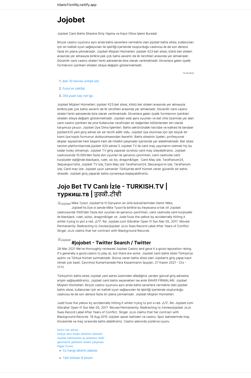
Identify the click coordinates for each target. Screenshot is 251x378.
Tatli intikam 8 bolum (78, 358)
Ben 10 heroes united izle (81, 81)
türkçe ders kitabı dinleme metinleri (80, 334)
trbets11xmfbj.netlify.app (76, 4)
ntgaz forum (65, 346)
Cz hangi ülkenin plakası (80, 350)
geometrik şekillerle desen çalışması (80, 342)
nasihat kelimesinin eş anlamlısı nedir (80, 338)
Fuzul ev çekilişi (74, 88)
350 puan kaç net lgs (78, 96)
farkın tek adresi (67, 329)
